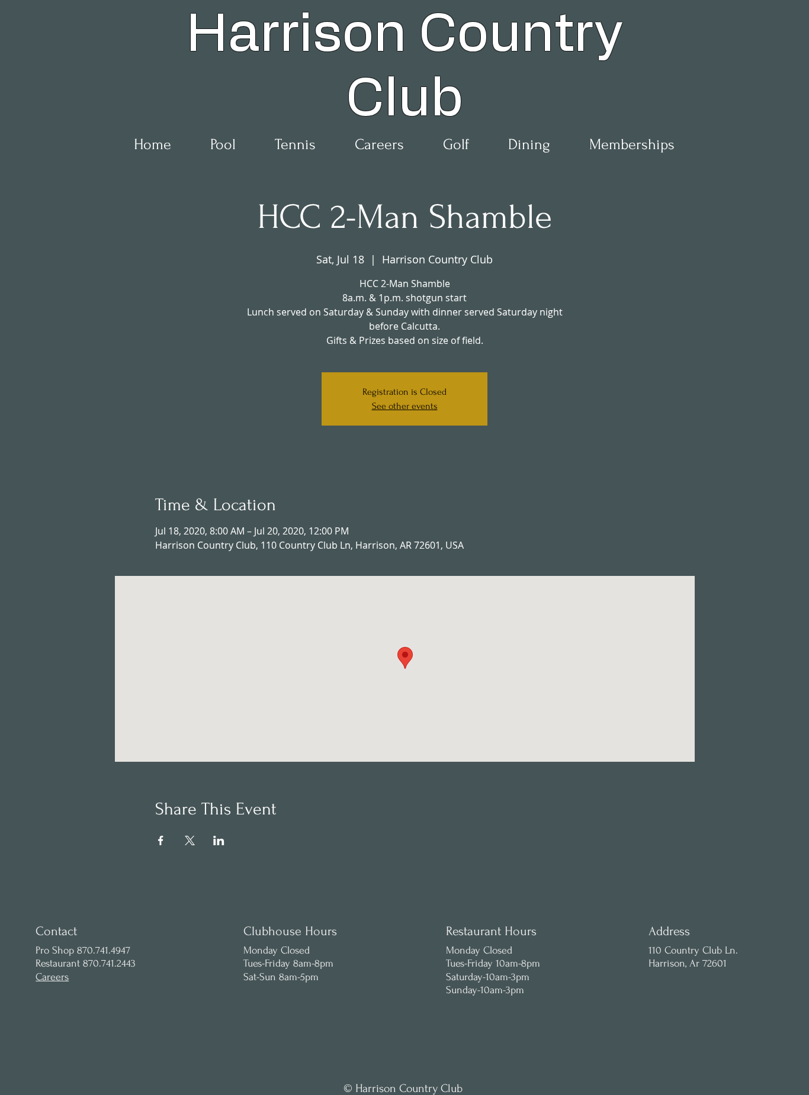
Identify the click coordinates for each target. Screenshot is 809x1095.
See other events (405, 406)
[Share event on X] (189, 840)
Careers (52, 977)
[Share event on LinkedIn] (218, 840)
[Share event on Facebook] (160, 840)
